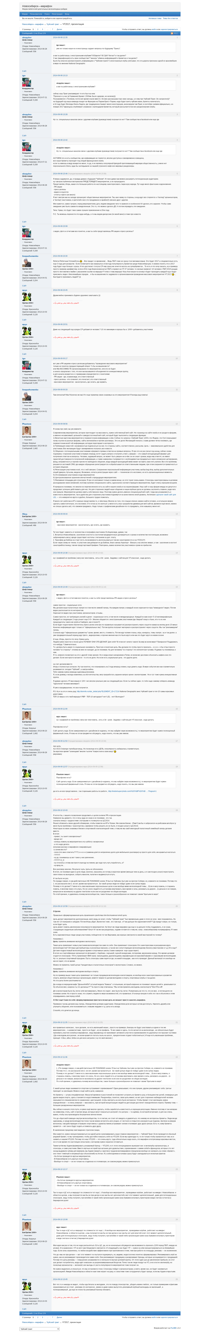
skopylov (26, 37)
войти (154, 29)
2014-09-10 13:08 (60, 1219)
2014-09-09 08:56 (60, 424)
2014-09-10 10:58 (60, 906)
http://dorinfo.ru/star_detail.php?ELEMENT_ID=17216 (98, 691)
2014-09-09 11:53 (60, 741)
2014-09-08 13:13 (60, 75)
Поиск (47, 14)
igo (23, 75)
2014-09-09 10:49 (60, 587)
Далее (59, 29)
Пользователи (36, 14)
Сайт (24, 71)
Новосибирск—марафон (37, 6)
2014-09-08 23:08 (60, 226)
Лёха (24, 514)
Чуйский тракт (53, 24)
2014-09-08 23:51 (60, 324)
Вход (67, 14)
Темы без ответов (170, 18)
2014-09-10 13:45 (60, 1279)
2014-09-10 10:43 (60, 810)
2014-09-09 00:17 (60, 358)
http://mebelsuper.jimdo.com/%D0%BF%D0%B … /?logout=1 (132, 791)
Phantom (26, 424)
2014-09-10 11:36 (60, 1057)
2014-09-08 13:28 (60, 114)
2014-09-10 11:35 (60, 1022)
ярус (24, 290)
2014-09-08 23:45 (60, 290)
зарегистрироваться (169, 29)
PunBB (173, 1328)
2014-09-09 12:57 (60, 767)
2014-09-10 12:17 (60, 1169)
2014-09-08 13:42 (60, 140)
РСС (176, 33)
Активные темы (155, 18)
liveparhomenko (30, 256)
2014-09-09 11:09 (60, 709)
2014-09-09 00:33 (60, 390)
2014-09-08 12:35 (60, 37)
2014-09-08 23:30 (60, 256)
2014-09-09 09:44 (60, 514)
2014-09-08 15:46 (60, 174)
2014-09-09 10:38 (60, 553)
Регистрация (57, 14)
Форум (25, 14)
